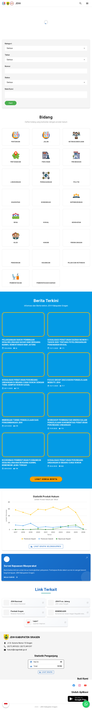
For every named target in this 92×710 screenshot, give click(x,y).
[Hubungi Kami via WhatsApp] (86, 704)
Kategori (8, 44)
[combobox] (46, 48)
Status (7, 78)
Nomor (8, 66)
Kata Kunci (9, 89)
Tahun (7, 55)
